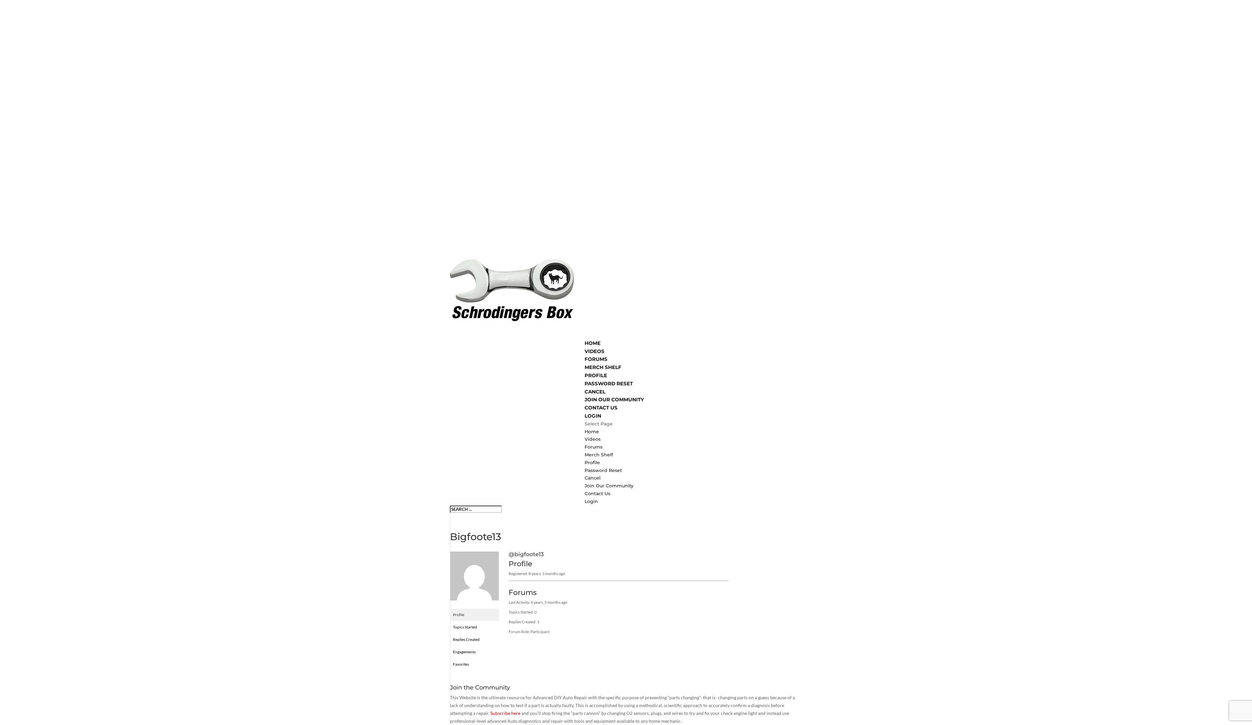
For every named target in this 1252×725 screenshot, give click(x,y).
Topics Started (465, 627)
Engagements (464, 651)
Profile (592, 463)
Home (592, 432)
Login (591, 501)
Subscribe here (505, 713)
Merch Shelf (599, 455)
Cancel (595, 392)
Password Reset (609, 383)
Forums (594, 447)
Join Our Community (609, 486)
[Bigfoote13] (474, 605)
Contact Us (597, 493)
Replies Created (466, 639)
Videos (593, 439)
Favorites (461, 664)
